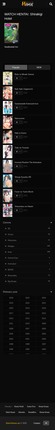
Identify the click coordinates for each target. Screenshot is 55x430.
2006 (44, 329)
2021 (44, 303)
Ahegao (11, 246)
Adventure (12, 240)
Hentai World (18, 406)
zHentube (21, 412)
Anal (10, 252)
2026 (11, 298)
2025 (27, 298)
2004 (27, 334)
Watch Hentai (10, 412)
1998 (27, 344)
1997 (44, 344)
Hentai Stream (44, 406)
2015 (44, 313)
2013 (27, 318)
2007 (27, 329)
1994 (44, 349)
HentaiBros (32, 412)
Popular (16, 67)
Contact (37, 423)
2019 (27, 308)
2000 (44, 339)
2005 (11, 334)
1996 (11, 349)
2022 (27, 303)
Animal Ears (13, 258)
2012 (44, 318)
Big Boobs (12, 281)
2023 (11, 303)
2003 (44, 334)
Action (10, 234)
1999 (11, 344)
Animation (12, 264)
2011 (11, 323)
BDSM (10, 270)
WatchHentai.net (13, 423)
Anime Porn (31, 406)
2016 (27, 313)
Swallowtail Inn (11, 47)
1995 (27, 349)
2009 (44, 323)
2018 (44, 308)
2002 (11, 339)
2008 (11, 329)
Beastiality (12, 275)
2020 (11, 308)
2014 (11, 318)
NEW (39, 67)
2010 (27, 323)
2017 (11, 313)
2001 (27, 339)
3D (9, 228)
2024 (44, 298)
